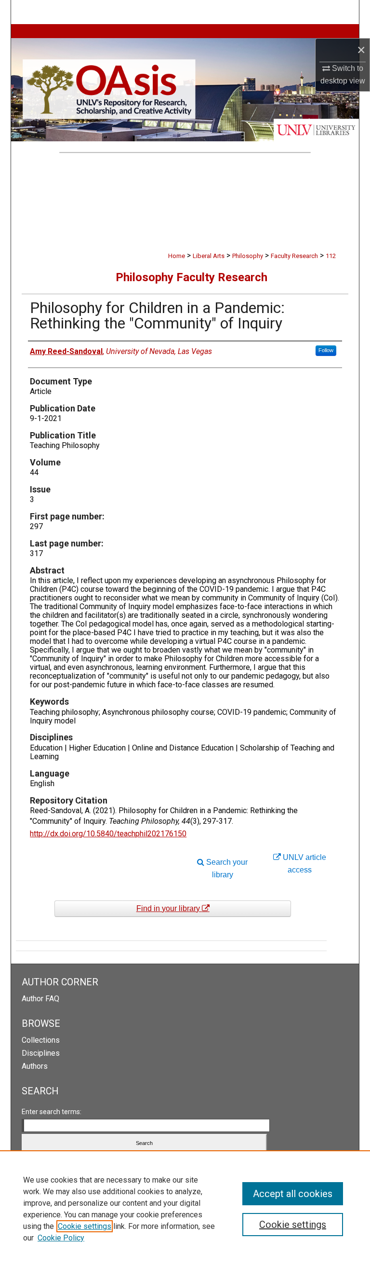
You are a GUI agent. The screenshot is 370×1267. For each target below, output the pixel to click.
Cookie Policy (61, 1237)
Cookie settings (84, 1226)
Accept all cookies (292, 1193)
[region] (185, 1208)
